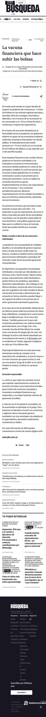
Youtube (32, 633)
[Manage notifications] (41, 707)
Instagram (33, 629)
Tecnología (24, 649)
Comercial (15, 626)
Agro (22, 636)
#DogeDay (33, 338)
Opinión (26, 19)
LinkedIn (32, 636)
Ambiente (7, 19)
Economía (24, 626)
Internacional (37, 19)
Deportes (23, 646)
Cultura (17, 19)
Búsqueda (5, 39)
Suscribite (21, 692)
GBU (27, 445)
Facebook (33, 626)
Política (23, 619)
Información (25, 622)
